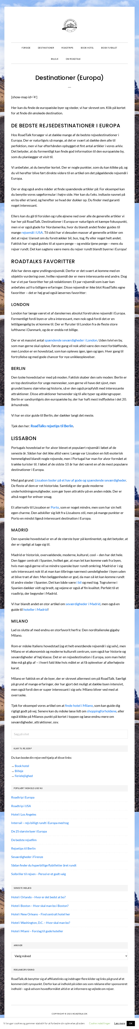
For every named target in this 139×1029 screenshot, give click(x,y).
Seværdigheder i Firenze (27, 857)
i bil (79, 582)
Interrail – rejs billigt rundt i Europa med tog (40, 823)
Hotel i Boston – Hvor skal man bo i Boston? (39, 906)
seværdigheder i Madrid (83, 604)
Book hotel (22, 766)
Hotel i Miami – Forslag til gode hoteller (37, 931)
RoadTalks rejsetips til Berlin (52, 426)
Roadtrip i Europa (22, 797)
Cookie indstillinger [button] (99, 1023)
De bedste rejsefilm (24, 840)
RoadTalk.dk (69, 25)
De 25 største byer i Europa (29, 831)
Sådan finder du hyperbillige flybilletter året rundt (43, 865)
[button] (88, 56)
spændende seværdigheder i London (71, 340)
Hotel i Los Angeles (23, 814)
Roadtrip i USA (21, 806)
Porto (55, 507)
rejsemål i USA (32, 232)
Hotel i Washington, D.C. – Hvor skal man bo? (40, 922)
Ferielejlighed (24, 776)
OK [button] (131, 1023)
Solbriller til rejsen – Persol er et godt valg (38, 874)
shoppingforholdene (101, 711)
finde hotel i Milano (79, 705)
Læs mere (119, 1023)
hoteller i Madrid (35, 609)
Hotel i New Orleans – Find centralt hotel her (40, 914)
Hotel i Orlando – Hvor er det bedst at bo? (38, 897)
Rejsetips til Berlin (23, 848)
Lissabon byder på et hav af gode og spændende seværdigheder (80, 480)
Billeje (19, 771)
